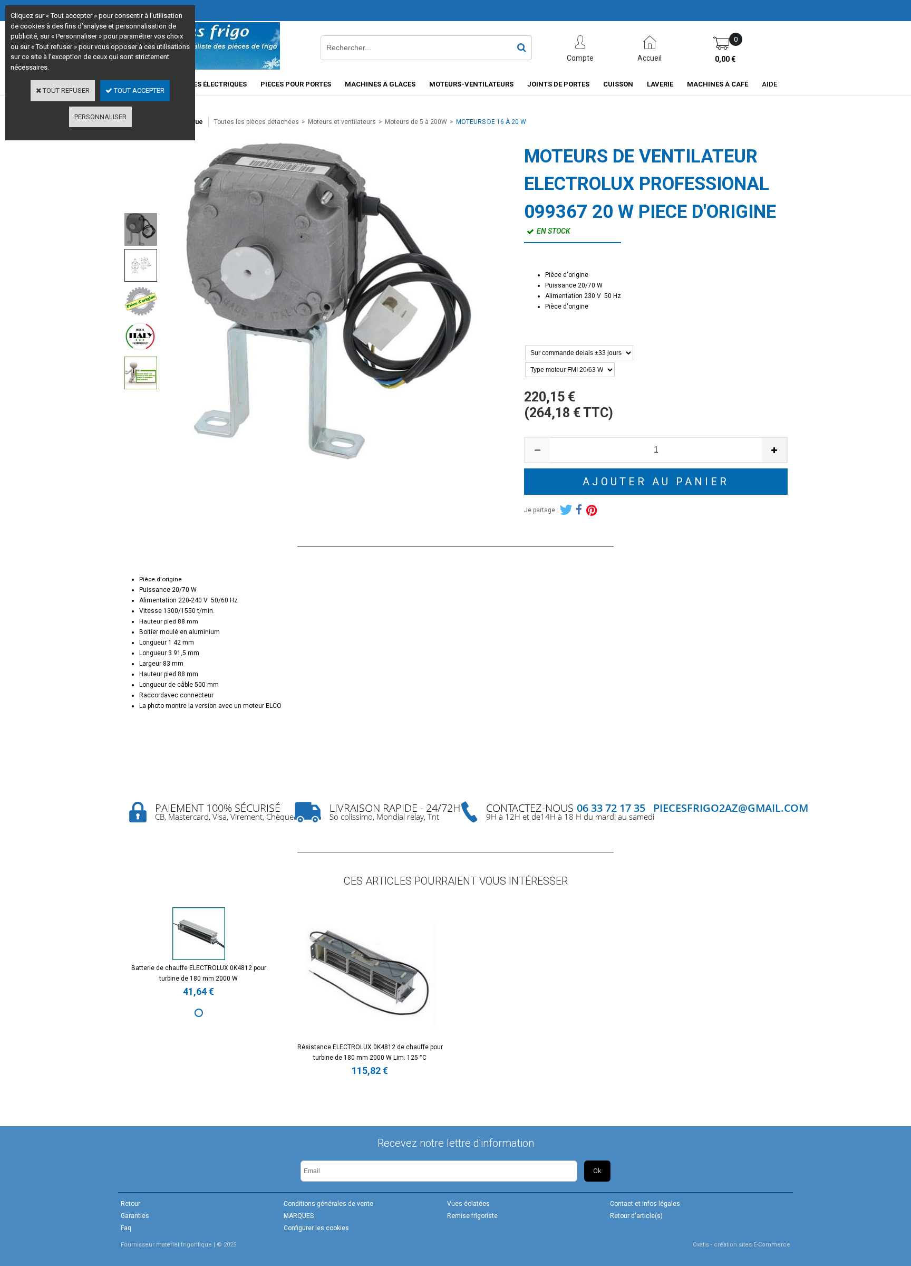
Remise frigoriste (472, 1216)
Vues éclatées (468, 1203)
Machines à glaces (380, 84)
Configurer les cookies (316, 1228)
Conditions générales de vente (328, 1203)
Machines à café (717, 84)
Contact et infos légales (645, 1203)
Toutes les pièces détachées (256, 122)
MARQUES (299, 1216)
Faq (126, 1228)
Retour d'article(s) (636, 1216)
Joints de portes (558, 84)
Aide (769, 84)
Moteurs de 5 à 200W (416, 122)
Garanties (135, 1216)
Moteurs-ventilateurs (471, 84)
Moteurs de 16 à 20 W (491, 122)
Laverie (660, 84)
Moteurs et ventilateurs (342, 122)
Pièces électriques (212, 84)
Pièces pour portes (295, 84)
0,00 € (725, 59)
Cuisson (618, 84)
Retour (130, 1203)
